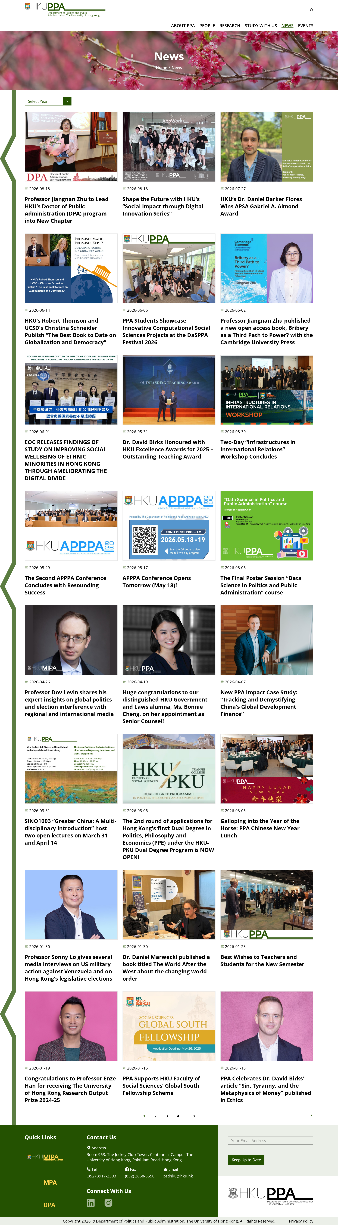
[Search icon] (311, 10)
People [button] (207, 25)
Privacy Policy (301, 1221)
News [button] (287, 25)
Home (161, 67)
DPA (49, 1205)
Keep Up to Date (246, 1159)
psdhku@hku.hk (178, 1176)
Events (305, 25)
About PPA (183, 25)
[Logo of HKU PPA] (65, 6)
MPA (50, 1182)
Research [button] (230, 25)
